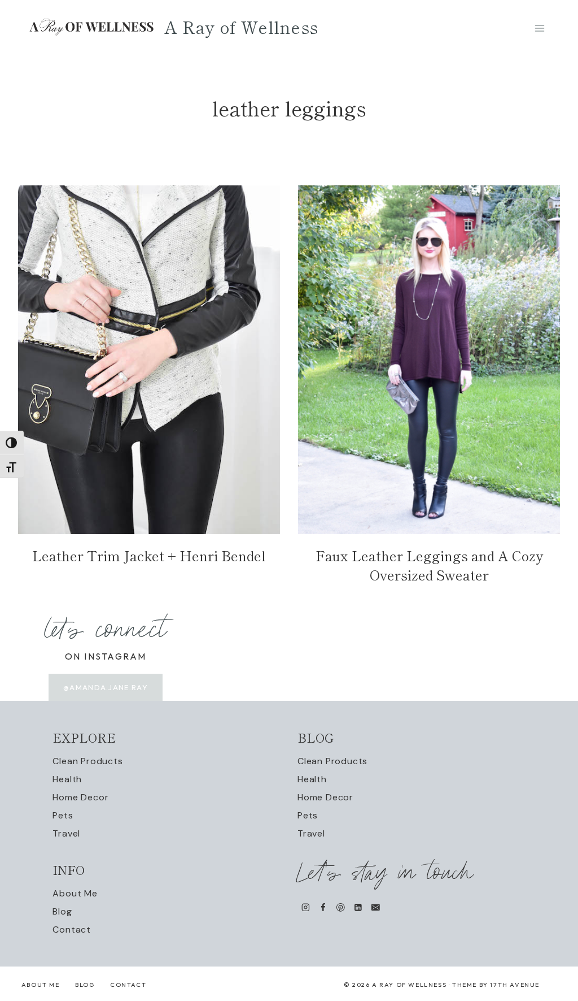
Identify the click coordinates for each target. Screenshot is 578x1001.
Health (67, 779)
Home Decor (80, 797)
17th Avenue (515, 985)
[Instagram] (305, 907)
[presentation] (149, 359)
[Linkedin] (358, 907)
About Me (74, 893)
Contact (71, 929)
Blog (62, 911)
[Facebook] (323, 907)
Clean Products (87, 761)
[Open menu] (539, 28)
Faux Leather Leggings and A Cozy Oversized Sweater (429, 564)
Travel (66, 833)
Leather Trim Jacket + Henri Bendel (149, 555)
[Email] (375, 907)
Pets (62, 815)
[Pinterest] (340, 907)
